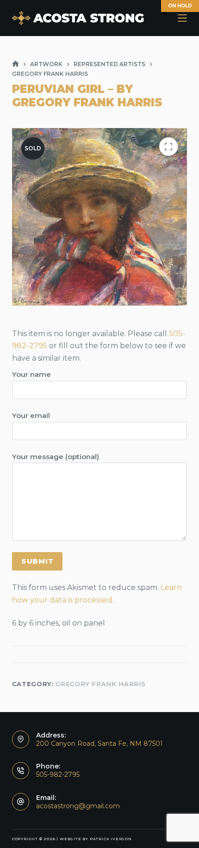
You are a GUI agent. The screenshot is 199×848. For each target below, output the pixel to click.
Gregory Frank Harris (100, 684)
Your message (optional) (55, 456)
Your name (31, 374)
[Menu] (182, 18)
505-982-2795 (58, 774)
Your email (31, 415)
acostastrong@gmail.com (78, 806)
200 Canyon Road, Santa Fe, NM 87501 (99, 743)
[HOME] (15, 64)
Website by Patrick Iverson (96, 838)
